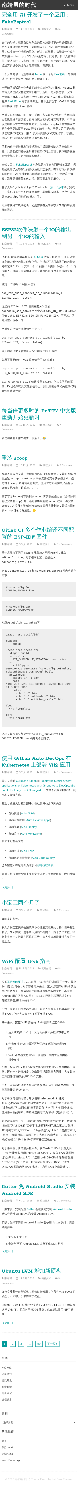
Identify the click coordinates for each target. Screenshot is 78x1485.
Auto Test (27, 851)
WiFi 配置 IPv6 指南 (26, 961)
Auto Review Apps (38, 820)
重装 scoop (14, 458)
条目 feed (7, 1447)
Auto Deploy (29, 827)
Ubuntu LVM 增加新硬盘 (31, 1271)
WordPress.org (11, 1460)
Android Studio (62, 1209)
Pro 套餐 (59, 74)
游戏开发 (7, 1380)
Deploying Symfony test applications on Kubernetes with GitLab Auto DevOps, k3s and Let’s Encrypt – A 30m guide (38, 785)
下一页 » (52, 1343)
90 (39, 1343)
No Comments (65, 544)
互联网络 (7, 1367)
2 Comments (64, 1200)
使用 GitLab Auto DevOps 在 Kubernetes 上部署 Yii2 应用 (36, 762)
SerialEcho (14, 101)
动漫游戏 (7, 1374)
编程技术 (46, 243)
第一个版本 (57, 187)
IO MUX (38, 257)
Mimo (39, 74)
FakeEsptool (24, 164)
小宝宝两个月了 (21, 903)
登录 (4, 1441)
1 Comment (66, 465)
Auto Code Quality (43, 857)
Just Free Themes (62, 1479)
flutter (31, 1209)
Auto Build (27, 813)
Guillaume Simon (26, 781)
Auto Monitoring (31, 833)
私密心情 (7, 1386)
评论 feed (7, 1453)
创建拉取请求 (45, 865)
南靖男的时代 (19, 5)
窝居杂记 (46, 29)
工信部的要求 (15, 981)
